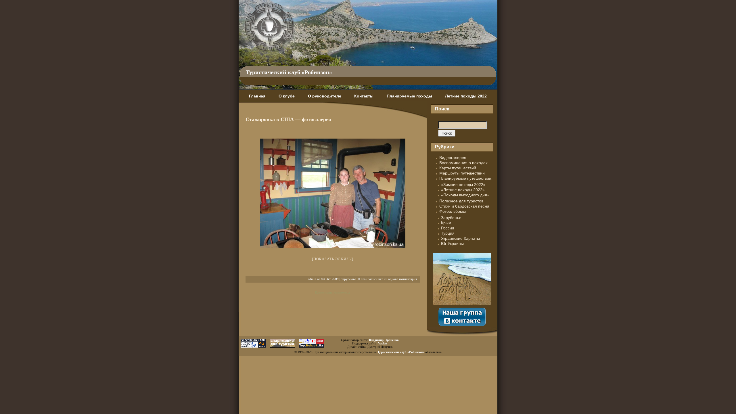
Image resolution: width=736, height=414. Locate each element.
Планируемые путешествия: (465, 178)
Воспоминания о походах (463, 162)
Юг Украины (452, 243)
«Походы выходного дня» (465, 195)
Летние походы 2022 (466, 96)
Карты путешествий (457, 168)
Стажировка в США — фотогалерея (288, 119)
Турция (448, 233)
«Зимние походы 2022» (463, 184)
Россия (447, 228)
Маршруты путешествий (462, 173)
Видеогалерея (452, 157)
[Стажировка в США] (332, 193)
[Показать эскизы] (332, 259)
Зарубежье (348, 279)
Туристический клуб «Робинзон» (289, 72)
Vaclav (383, 343)
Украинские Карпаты (460, 238)
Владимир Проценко (384, 340)
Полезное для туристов (461, 201)
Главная (257, 96)
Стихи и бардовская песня (464, 206)
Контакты (363, 96)
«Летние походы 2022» (463, 189)
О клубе (287, 96)
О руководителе (324, 96)
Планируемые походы (409, 96)
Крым (446, 223)
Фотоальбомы (452, 211)
